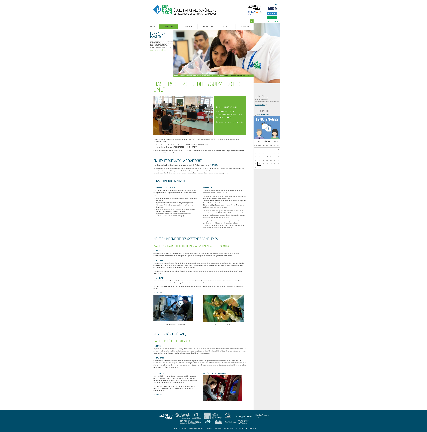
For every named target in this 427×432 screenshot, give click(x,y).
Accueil (176, 75)
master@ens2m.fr (260, 105)
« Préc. (258, 141)
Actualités (272, 13)
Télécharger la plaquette (196, 429)
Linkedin (272, 8)
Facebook (269, 8)
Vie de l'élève (187, 26)
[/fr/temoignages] (267, 127)
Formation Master (157, 35)
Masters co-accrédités (158, 50)
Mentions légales (229, 429)
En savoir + (157, 292)
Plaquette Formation (263, 114)
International (208, 26)
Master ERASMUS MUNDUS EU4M (160, 48)
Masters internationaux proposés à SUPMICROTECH (159, 45)
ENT (272, 17)
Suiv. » (276, 141)
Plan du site (218, 429)
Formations (168, 26)
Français (275, 5)
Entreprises (244, 26)
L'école (153, 26)
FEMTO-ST (213, 165)
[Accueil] (167, 11)
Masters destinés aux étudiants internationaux (161, 41)
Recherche (227, 26)
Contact (209, 429)
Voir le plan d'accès (179, 429)
